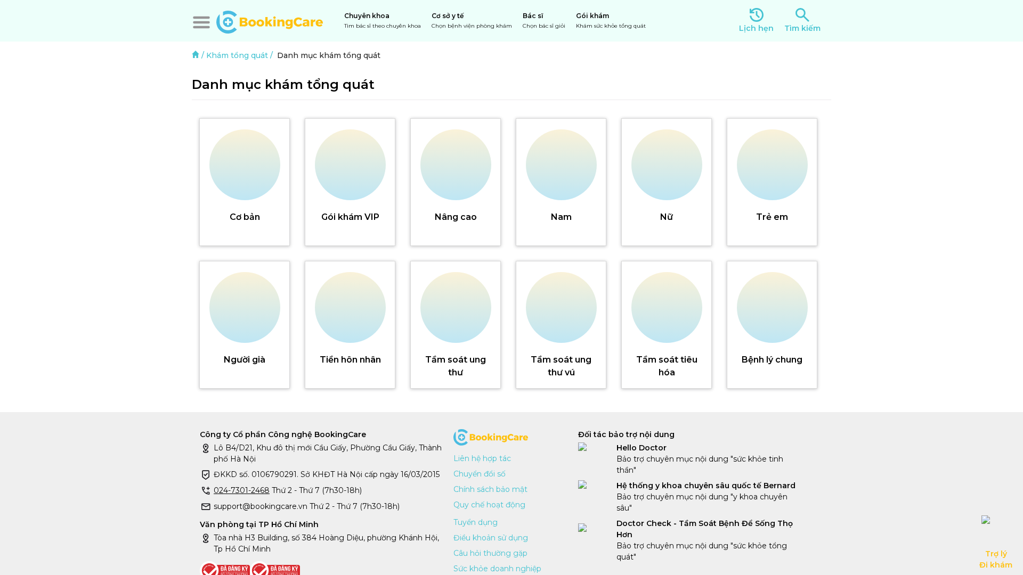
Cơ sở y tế (472, 20)
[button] (201, 22)
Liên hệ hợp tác (482, 458)
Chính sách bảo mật (490, 489)
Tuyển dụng (475, 522)
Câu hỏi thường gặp (490, 553)
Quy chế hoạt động (489, 505)
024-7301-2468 (242, 490)
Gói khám (611, 20)
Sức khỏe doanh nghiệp (497, 568)
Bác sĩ (544, 20)
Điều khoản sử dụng (490, 538)
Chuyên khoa (382, 20)
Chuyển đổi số (479, 474)
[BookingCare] (269, 21)
